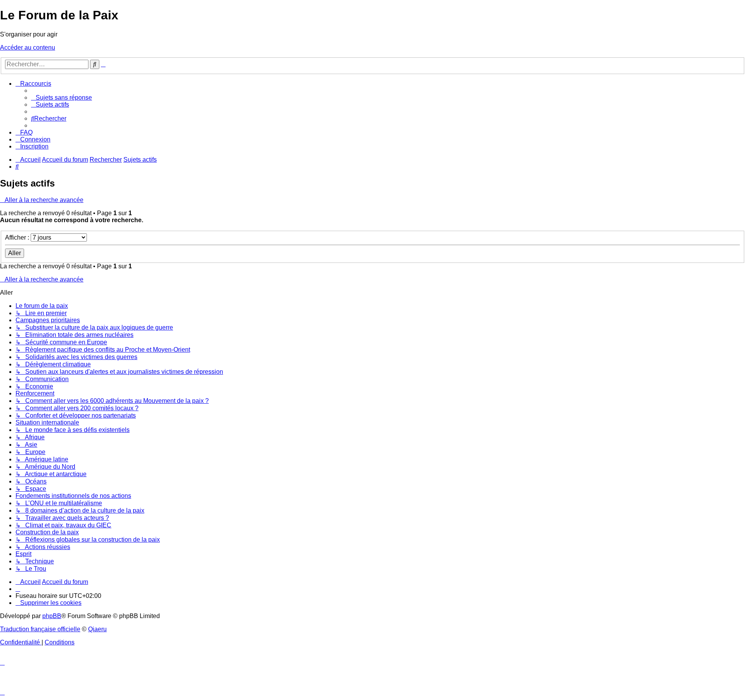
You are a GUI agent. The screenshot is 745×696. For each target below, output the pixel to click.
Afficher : (18, 237)
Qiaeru (97, 629)
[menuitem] (61, 97)
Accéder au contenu (27, 47)
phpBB (51, 616)
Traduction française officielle (40, 629)
